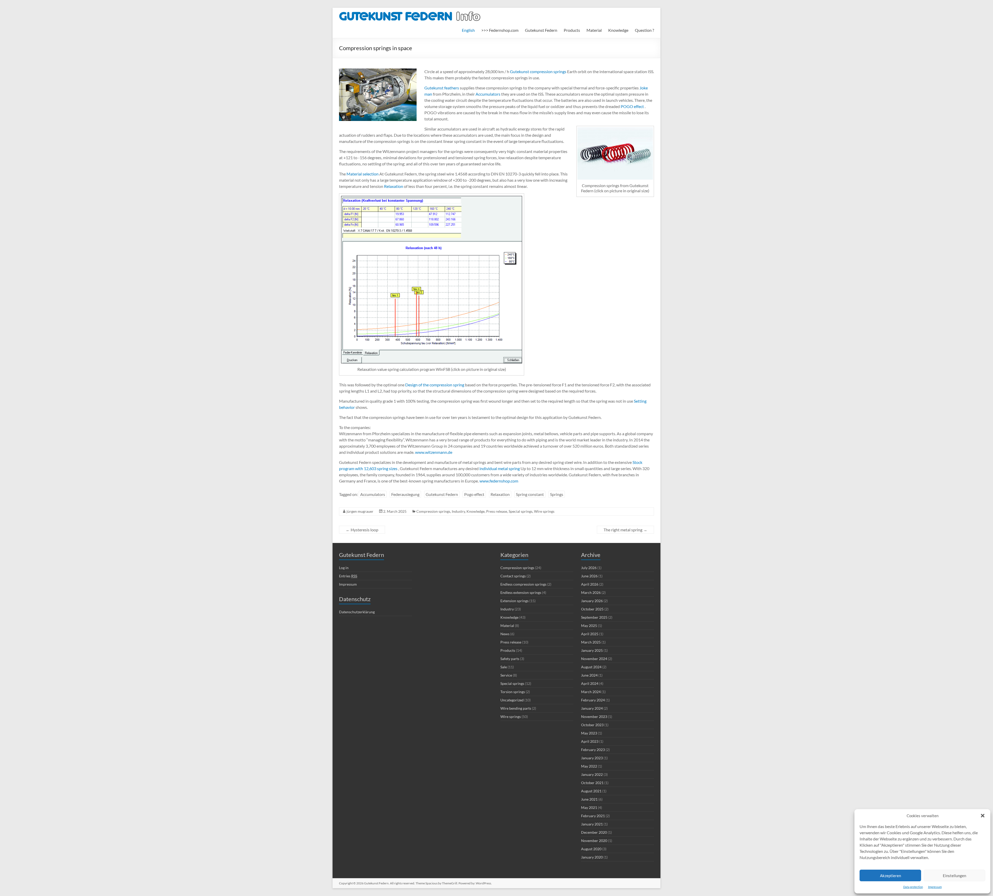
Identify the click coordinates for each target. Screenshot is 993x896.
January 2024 (592, 708)
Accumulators (487, 93)
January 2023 (592, 758)
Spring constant (530, 494)
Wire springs (544, 511)
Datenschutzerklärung (357, 612)
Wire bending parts (515, 708)
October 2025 (592, 609)
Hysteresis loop (362, 529)
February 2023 (593, 749)
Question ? (644, 30)
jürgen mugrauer (360, 511)
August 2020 (591, 849)
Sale (503, 667)
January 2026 (592, 601)
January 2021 (592, 824)
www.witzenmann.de (433, 452)
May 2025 (589, 625)
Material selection (363, 173)
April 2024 (589, 683)
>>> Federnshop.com (499, 30)
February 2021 (593, 816)
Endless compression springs (523, 584)
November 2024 (594, 658)
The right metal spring (625, 529)
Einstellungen (954, 875)
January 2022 (592, 774)
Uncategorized (512, 700)
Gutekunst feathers (441, 87)
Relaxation (393, 186)
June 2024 (589, 675)
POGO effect (632, 106)
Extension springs (514, 601)
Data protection (913, 887)
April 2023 (589, 741)
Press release (496, 511)
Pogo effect (474, 494)
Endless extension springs (520, 592)
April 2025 (589, 634)
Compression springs (433, 511)
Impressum (935, 887)
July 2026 (589, 567)
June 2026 (589, 576)
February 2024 (593, 700)
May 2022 (589, 766)
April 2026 (589, 584)
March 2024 (591, 692)
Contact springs (513, 576)
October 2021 (592, 782)
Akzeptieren (890, 875)
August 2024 (591, 667)
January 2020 (592, 857)
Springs (556, 494)
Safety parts (509, 658)
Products (572, 30)
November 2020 (594, 840)
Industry (458, 511)
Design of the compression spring (434, 384)
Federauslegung (405, 494)
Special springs (520, 511)
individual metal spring (499, 468)
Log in (344, 567)
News (504, 634)
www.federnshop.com (498, 480)
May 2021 (589, 807)
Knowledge (618, 30)
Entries (348, 576)
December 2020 (594, 832)
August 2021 (591, 791)
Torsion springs (512, 692)
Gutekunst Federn (541, 30)
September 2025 (594, 617)
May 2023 (589, 733)
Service (506, 675)
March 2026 (591, 592)
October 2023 (592, 725)
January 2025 (592, 650)
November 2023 (594, 716)
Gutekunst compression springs (538, 71)
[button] (982, 815)
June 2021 (589, 799)
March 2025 (591, 642)
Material (594, 30)
